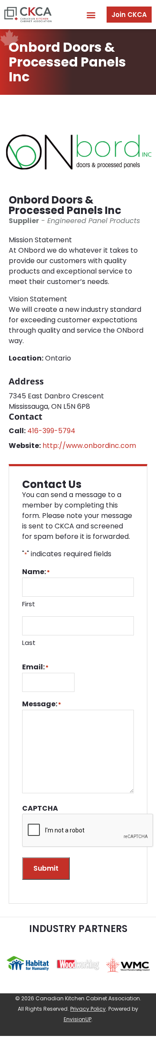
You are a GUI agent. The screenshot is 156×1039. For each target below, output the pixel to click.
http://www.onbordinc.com (89, 446)
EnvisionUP (77, 1019)
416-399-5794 (51, 431)
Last (29, 642)
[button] (91, 14)
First (28, 603)
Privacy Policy (88, 1008)
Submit (45, 868)
